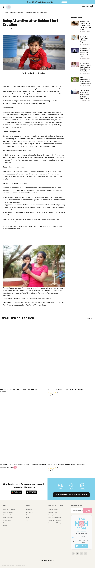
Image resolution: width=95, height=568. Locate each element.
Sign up (87, 511)
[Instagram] (81, 553)
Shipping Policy (53, 509)
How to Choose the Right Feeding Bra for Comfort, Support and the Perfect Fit (85, 67)
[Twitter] (77, 553)
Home (6, 12)
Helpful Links (55, 505)
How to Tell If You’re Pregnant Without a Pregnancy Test (85, 39)
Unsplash (42, 73)
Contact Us (29, 512)
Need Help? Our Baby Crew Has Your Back (71, 495)
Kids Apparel (7, 520)
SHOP (5, 505)
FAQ (27, 520)
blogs (32, 298)
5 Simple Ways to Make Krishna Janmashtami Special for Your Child (85, 52)
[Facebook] (73, 553)
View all (89, 318)
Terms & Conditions (54, 520)
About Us (29, 509)
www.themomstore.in (44, 298)
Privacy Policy (52, 515)
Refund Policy (52, 512)
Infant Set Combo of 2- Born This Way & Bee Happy (66, 465)
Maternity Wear (8, 515)
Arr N (32, 73)
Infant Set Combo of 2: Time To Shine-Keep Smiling (18, 390)
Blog (27, 517)
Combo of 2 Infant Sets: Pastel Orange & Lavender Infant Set (23, 465)
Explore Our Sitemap (54, 523)
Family (5, 523)
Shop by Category (9, 509)
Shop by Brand (8, 512)
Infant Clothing (8, 517)
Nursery (5, 525)
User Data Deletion (54, 517)
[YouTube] (85, 553)
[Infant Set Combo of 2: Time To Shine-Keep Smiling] (24, 355)
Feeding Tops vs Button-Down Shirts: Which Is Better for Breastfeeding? (84, 94)
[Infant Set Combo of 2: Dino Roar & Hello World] (71, 355)
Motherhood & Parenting (16, 12)
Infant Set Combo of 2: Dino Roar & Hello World (65, 390)
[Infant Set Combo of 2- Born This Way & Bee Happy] (71, 430)
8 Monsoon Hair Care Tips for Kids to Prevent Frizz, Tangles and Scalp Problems (85, 25)
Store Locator (30, 515)
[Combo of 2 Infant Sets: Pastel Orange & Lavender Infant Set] (24, 430)
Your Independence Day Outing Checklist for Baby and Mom (85, 80)
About (29, 505)
